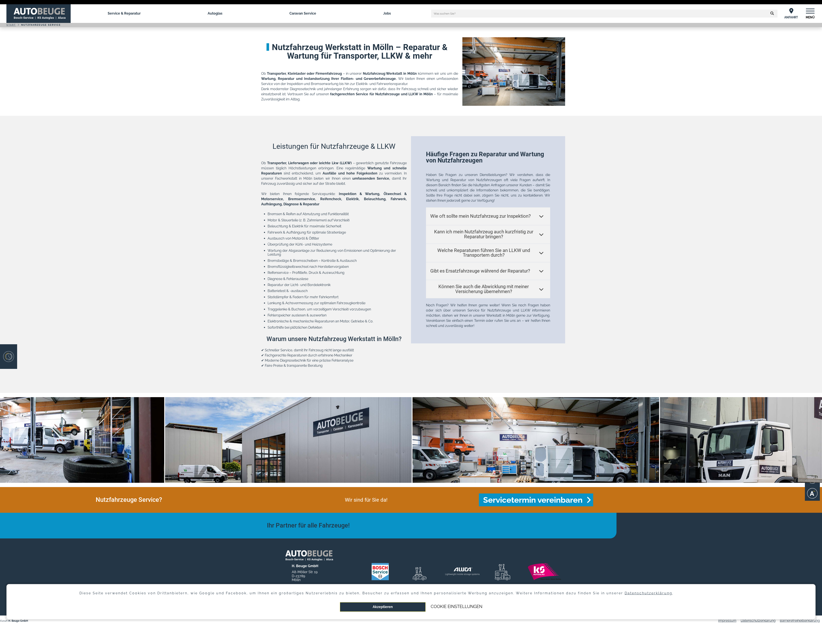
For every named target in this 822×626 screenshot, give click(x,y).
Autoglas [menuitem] (215, 13)
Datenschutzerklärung (758, 621)
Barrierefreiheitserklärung (800, 621)
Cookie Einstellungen (456, 606)
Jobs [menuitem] (387, 13)
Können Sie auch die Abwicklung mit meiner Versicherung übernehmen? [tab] (483, 289)
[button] (772, 13)
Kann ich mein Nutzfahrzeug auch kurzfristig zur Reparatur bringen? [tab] (483, 234)
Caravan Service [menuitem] (302, 13)
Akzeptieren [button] (383, 607)
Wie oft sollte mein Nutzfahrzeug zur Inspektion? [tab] (480, 216)
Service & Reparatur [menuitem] (124, 13)
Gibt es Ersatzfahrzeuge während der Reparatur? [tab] (480, 271)
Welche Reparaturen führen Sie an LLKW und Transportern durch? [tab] (483, 253)
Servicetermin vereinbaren (532, 500)
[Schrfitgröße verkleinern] (812, 493)
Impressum (727, 621)
